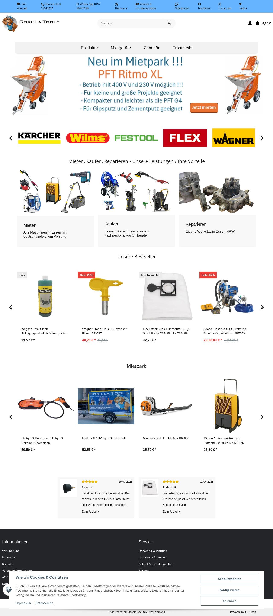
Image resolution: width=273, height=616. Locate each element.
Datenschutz (44, 603)
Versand (160, 611)
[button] (250, 23)
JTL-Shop (250, 611)
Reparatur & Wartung (153, 550)
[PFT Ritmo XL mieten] (136, 84)
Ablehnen (229, 601)
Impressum (9, 557)
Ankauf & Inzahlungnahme (156, 564)
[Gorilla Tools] (31, 23)
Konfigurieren (229, 590)
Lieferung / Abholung (153, 557)
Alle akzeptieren (229, 579)
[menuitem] (68, 47)
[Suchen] (170, 23)
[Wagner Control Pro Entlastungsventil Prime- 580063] (68, 497)
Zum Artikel (90, 511)
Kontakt (7, 564)
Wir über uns (10, 550)
